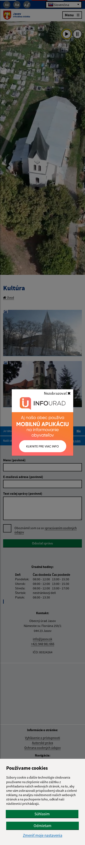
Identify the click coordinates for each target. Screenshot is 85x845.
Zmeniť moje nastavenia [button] (42, 835)
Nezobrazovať (55, 393)
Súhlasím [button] (42, 813)
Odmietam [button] (42, 825)
